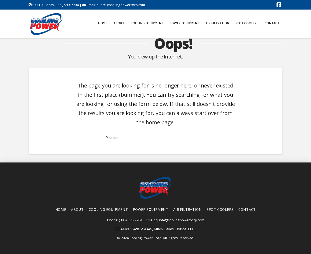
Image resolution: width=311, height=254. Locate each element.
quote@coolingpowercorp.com (120, 5)
